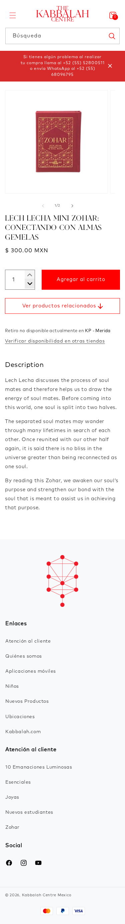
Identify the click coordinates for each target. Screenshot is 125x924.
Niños (12, 686)
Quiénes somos (23, 656)
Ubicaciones (20, 716)
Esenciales (18, 782)
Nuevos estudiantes (29, 812)
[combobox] (62, 35)
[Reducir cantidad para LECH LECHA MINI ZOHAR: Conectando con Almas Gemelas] (27, 275)
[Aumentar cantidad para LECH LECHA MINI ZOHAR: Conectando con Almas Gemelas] (27, 284)
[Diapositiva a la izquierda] (43, 206)
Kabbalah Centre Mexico (47, 895)
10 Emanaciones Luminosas (38, 767)
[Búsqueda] (111, 35)
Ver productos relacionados (59, 305)
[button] (12, 15)
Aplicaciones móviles (30, 671)
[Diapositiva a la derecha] (72, 206)
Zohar (12, 827)
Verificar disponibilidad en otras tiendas (55, 341)
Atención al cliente (28, 641)
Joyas (12, 797)
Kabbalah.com (23, 732)
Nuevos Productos (27, 701)
